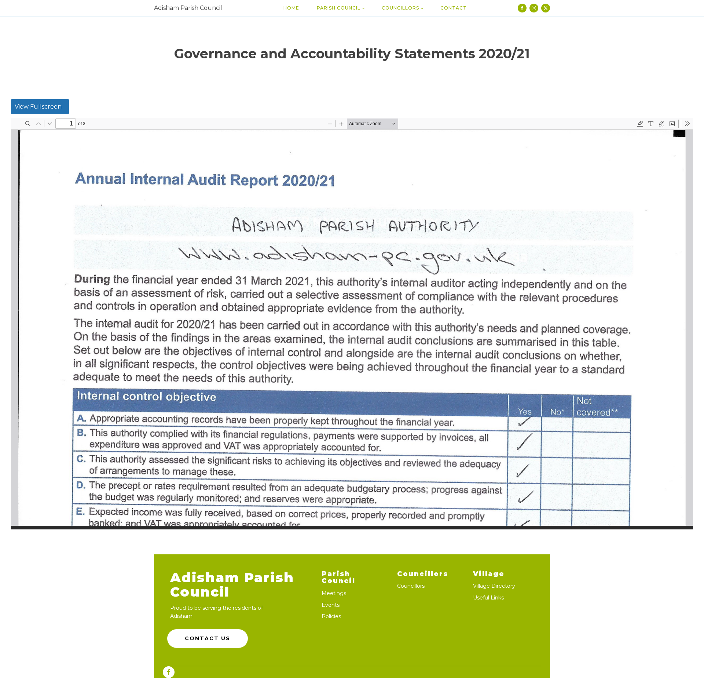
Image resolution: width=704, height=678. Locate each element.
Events (331, 605)
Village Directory (494, 586)
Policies (331, 616)
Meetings (334, 593)
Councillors (400, 8)
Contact (453, 8)
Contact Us (207, 638)
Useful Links (488, 598)
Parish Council (338, 8)
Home (291, 8)
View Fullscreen (38, 106)
